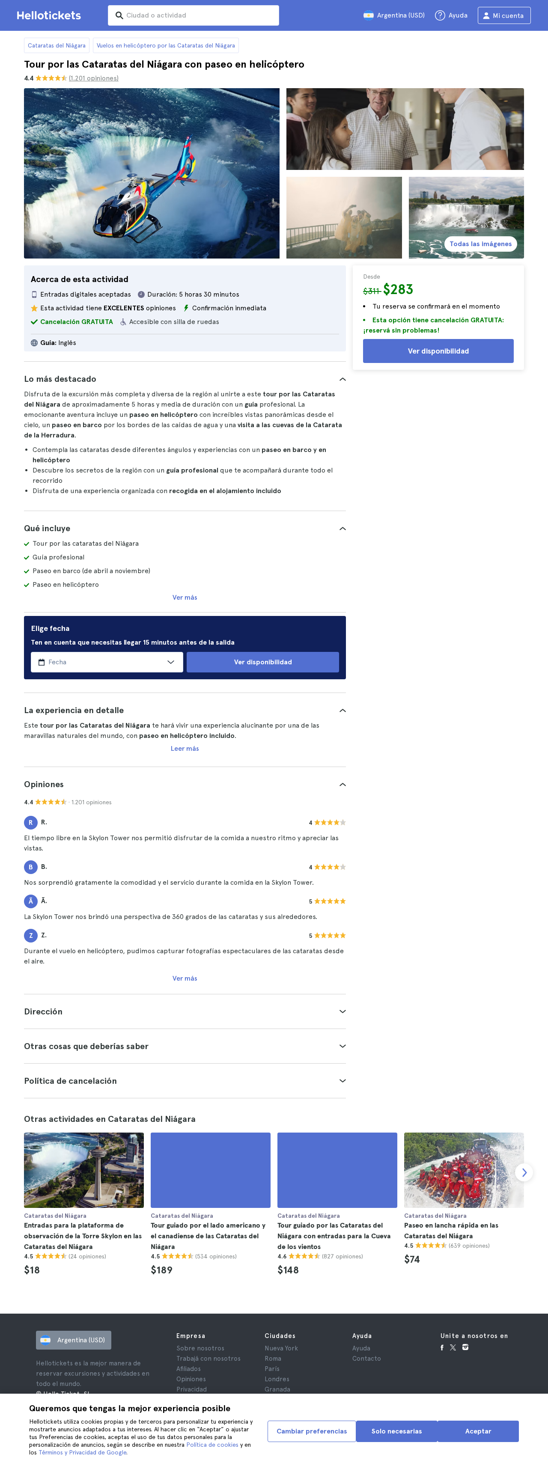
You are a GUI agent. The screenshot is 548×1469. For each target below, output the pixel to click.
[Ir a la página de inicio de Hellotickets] (50, 15)
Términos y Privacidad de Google (82, 1452)
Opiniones (191, 1379)
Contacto (366, 1358)
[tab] (185, 379)
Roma (273, 1358)
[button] (185, 379)
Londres (277, 1379)
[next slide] (524, 1172)
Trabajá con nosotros (208, 1358)
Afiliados (188, 1369)
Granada (277, 1389)
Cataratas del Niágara (57, 45)
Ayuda (361, 1348)
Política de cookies (212, 1444)
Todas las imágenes (481, 244)
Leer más (185, 748)
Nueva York (281, 1348)
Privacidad (191, 1389)
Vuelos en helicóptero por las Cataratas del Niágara (166, 45)
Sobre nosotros (200, 1348)
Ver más (185, 597)
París (272, 1369)
